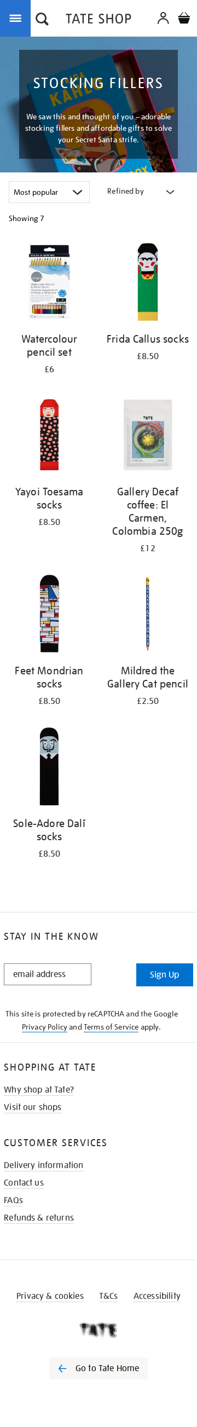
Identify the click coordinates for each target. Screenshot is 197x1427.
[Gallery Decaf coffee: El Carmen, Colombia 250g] (148, 436)
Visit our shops (32, 1107)
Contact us (24, 1182)
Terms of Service (111, 1027)
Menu (17, 17)
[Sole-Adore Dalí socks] (49, 768)
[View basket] (184, 19)
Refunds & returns (39, 1217)
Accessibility (157, 1296)
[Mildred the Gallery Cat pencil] (148, 615)
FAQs (13, 1200)
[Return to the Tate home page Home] (98, 20)
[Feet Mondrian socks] (49, 615)
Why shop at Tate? (39, 1089)
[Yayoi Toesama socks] (49, 436)
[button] (42, 20)
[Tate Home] (98, 1330)
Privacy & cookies (50, 1296)
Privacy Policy (44, 1027)
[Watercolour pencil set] (49, 284)
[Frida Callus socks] (148, 284)
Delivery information (43, 1165)
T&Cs (108, 1296)
